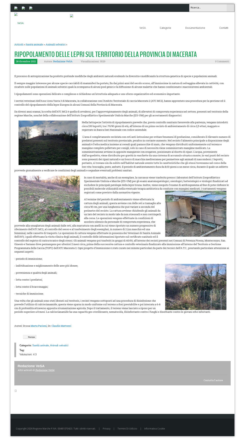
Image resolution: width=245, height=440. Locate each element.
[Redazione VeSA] (49, 366)
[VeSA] (19, 22)
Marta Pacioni (39, 326)
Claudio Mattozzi (61, 326)
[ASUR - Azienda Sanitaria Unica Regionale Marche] (30, 7)
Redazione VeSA (63, 61)
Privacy (106, 428)
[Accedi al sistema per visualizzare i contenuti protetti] (71, 15)
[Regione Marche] (15, 7)
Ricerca (230, 8)
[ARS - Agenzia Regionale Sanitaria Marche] (23, 7)
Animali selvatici (55, 44)
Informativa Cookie (154, 428)
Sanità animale (34, 44)
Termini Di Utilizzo (127, 428)
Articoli (18, 44)
